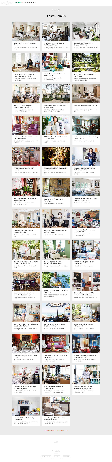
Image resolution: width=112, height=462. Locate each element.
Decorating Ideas (46, 456)
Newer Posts (50, 430)
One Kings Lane (7, 3)
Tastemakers (66, 456)
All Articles (20, 2)
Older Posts (61, 430)
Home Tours (57, 456)
